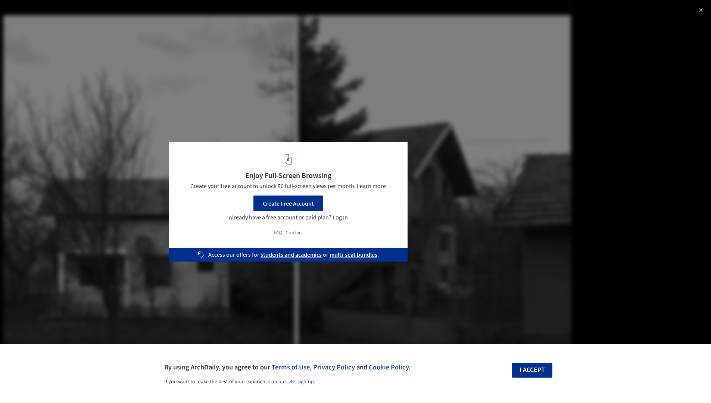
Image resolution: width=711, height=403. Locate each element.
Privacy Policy (334, 367)
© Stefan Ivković (27, 26)
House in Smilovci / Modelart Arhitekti (79, 13)
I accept (532, 370)
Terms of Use (291, 367)
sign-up (305, 381)
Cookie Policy (389, 367)
